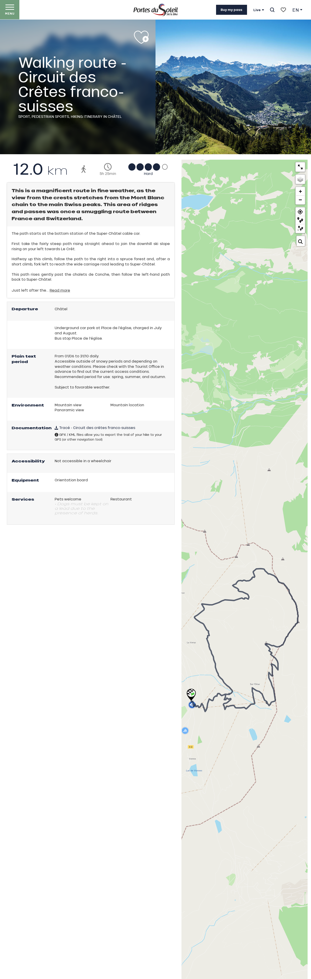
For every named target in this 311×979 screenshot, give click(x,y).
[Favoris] (283, 10)
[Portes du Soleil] (155, 9)
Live (257, 10)
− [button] (300, 200)
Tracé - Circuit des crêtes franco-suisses (96, 427)
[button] (272, 10)
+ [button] (300, 191)
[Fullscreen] (300, 167)
